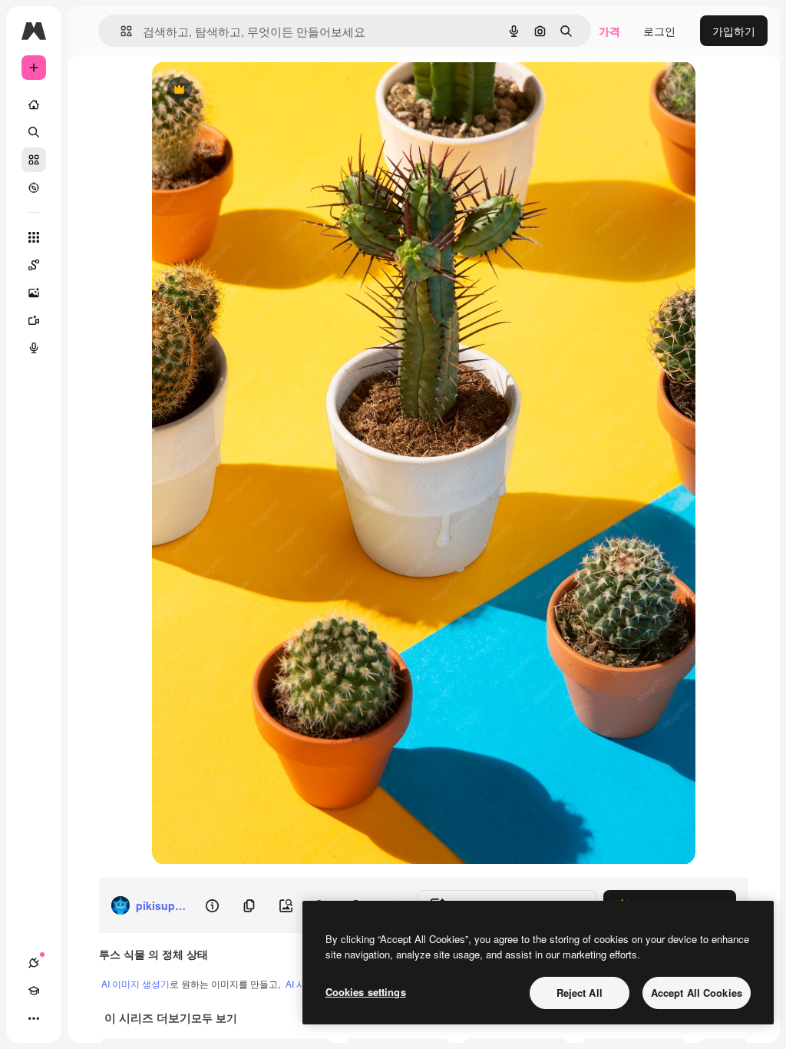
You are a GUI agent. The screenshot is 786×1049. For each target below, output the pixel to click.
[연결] (33, 963)
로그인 (659, 30)
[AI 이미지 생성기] (33, 292)
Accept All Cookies (696, 992)
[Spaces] (33, 265)
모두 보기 (214, 1017)
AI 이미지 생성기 (135, 983)
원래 (240, 90)
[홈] (33, 104)
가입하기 (733, 30)
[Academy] (33, 990)
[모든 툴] (33, 237)
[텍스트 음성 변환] (33, 348)
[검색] (33, 132)
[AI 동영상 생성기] (33, 320)
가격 (609, 30)
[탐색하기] (33, 187)
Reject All (579, 992)
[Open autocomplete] (120, 31)
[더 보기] (33, 1018)
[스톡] (33, 159)
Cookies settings (365, 991)
